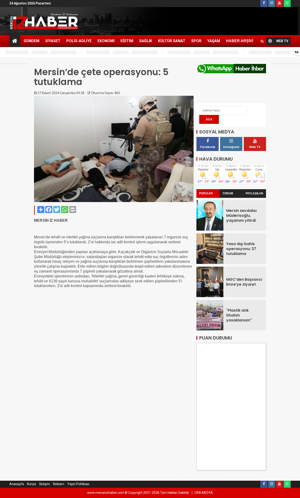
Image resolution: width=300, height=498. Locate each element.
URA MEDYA (204, 492)
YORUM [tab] (227, 193)
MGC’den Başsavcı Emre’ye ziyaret (244, 282)
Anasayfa (16, 484)
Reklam (58, 484)
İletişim (44, 484)
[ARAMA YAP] (262, 41)
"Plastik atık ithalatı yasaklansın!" (239, 315)
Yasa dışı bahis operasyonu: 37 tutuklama (241, 249)
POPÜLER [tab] (206, 193)
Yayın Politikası (78, 484)
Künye (31, 484)
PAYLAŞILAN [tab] (254, 193)
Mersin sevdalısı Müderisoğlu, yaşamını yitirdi (241, 215)
